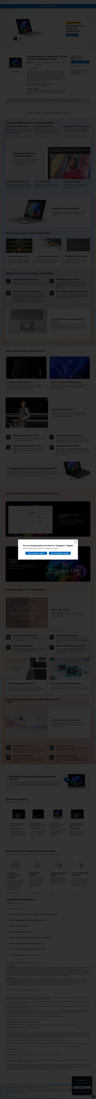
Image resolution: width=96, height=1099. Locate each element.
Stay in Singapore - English (36, 553)
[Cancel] (75, 542)
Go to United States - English (59, 553)
